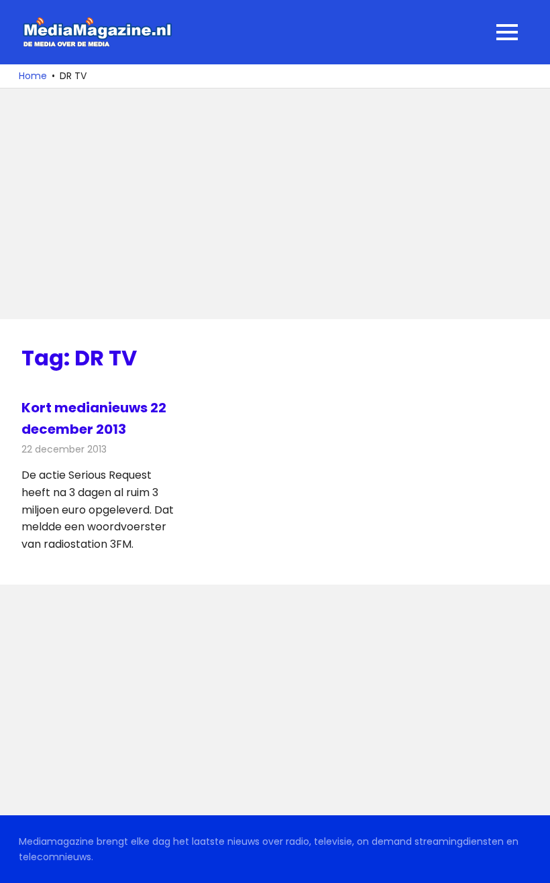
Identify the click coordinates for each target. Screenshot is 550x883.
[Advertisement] (275, 204)
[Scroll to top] (529, 862)
